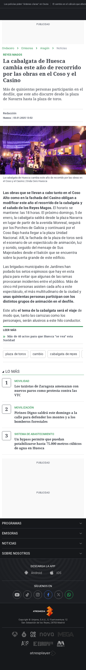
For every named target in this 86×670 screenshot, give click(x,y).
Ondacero (8, 48)
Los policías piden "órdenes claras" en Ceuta (26, 4)
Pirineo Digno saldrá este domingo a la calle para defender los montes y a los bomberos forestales (45, 417)
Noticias (62, 48)
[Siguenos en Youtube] (17, 594)
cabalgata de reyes (63, 354)
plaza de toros (15, 354)
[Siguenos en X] (58, 594)
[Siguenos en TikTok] (27, 594)
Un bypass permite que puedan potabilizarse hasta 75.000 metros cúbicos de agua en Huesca (48, 443)
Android (36, 573)
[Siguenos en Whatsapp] (69, 594)
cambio (38, 354)
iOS (58, 573)
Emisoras (27, 48)
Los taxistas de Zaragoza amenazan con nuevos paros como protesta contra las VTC (46, 390)
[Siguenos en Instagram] (38, 594)
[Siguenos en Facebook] (48, 594)
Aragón (44, 48)
